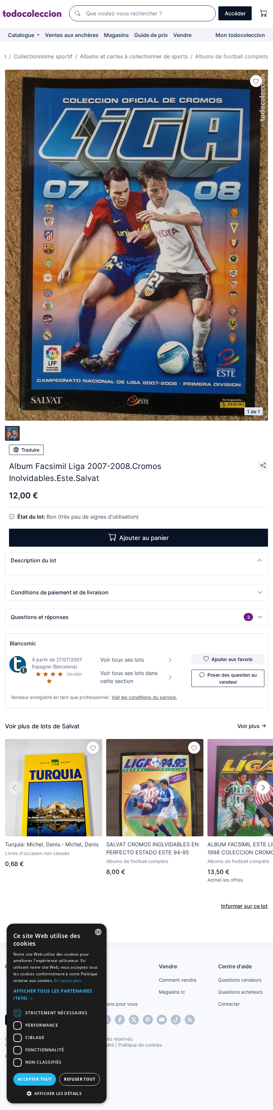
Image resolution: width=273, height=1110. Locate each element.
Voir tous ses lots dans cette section (128, 677)
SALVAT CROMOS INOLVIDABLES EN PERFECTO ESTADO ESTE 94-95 (152, 848)
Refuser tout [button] (79, 1079)
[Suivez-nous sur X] (134, 1020)
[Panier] (264, 13)
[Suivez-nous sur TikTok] (176, 1020)
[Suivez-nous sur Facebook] (120, 1020)
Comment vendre (177, 980)
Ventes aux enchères (72, 35)
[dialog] (57, 1013)
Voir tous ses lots (122, 659)
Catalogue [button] (22, 35)
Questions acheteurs (240, 992)
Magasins (116, 35)
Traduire (30, 450)
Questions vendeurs (239, 980)
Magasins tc (172, 992)
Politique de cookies (140, 1045)
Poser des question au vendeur (232, 678)
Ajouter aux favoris (232, 659)
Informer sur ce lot (244, 906)
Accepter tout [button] (35, 1079)
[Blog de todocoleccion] (190, 1020)
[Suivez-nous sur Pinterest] (148, 1020)
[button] (136, 560)
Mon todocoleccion (240, 35)
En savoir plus (67, 980)
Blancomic (23, 643)
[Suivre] (256, 81)
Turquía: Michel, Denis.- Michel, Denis (52, 844)
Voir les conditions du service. (144, 697)
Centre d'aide (235, 966)
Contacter (229, 1004)
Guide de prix (151, 35)
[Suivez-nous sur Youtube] (162, 1020)
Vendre (182, 35)
